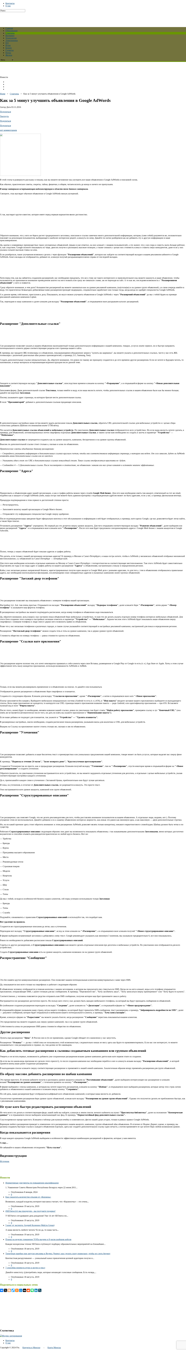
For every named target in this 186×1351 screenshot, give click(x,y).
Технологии (11, 38)
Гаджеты (9, 50)
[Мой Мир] (20, 1290)
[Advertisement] (66, 18)
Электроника (11, 40)
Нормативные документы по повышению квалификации (32, 1183)
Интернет (9, 35)
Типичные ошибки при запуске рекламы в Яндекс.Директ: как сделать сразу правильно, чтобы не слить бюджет (57, 1253)
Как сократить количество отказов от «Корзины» (28, 1197)
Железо (8, 55)
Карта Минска (54, 1347)
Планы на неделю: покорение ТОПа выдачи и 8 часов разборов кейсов (38, 1239)
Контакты (10, 3)
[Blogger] (9, 1290)
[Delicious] (13, 1290)
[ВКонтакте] (1, 1290)
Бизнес (8, 48)
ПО (7, 43)
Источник (4, 1161)
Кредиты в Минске (31, 1347)
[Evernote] (32, 1290)
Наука (8, 53)
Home (2, 94)
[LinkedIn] (36, 1290)
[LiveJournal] (39, 1290)
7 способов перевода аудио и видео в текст (25, 1268)
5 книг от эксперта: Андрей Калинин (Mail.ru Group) (29, 1225)
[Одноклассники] (17, 1290)
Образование (11, 31)
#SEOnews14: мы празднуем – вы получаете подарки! (30, 1211)
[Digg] (24, 1290)
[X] (5, 1290)
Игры (8, 45)
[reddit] (28, 1290)
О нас (8, 6)
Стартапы (10, 33)
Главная (9, 28)
